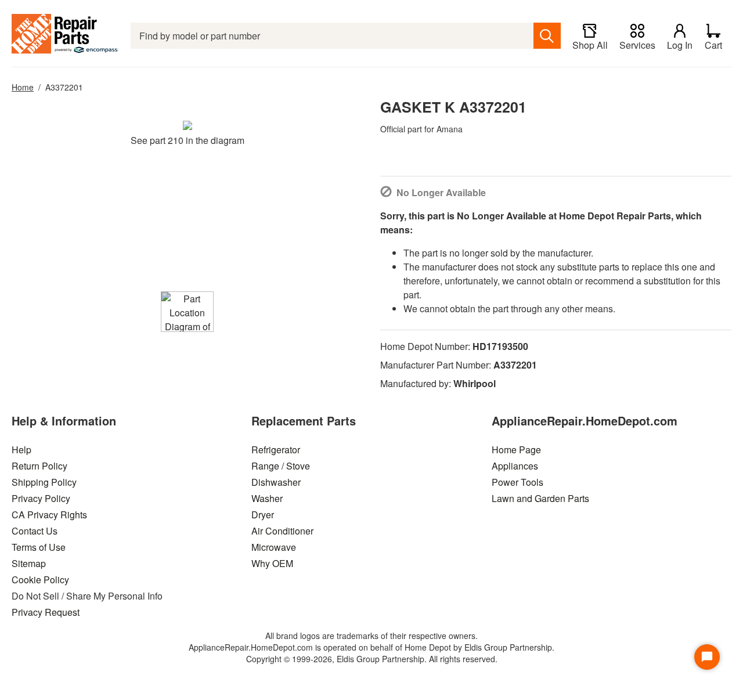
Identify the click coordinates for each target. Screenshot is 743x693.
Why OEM (272, 563)
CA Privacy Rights (49, 514)
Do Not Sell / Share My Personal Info (87, 595)
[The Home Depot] (65, 35)
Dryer (262, 514)
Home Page (516, 449)
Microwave (273, 547)
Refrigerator (275, 449)
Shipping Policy (44, 482)
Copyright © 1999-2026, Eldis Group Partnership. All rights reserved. (371, 659)
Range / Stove (280, 465)
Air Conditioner (282, 530)
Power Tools (517, 482)
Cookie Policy (40, 579)
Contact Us (34, 530)
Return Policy (39, 465)
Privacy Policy (41, 498)
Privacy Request (46, 612)
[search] (547, 36)
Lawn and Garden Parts (540, 498)
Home (23, 87)
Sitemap (29, 563)
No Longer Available (441, 192)
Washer (267, 498)
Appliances (515, 465)
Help (21, 449)
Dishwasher (276, 482)
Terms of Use (39, 547)
